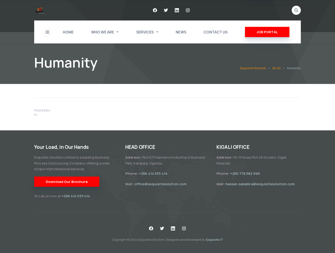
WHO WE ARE (102, 32)
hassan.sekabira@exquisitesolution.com (260, 184)
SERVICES (145, 32)
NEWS (181, 32)
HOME (68, 32)
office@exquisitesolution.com (160, 184)
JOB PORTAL (267, 32)
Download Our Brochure (67, 181)
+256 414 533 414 (76, 196)
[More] (47, 32)
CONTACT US (215, 32)
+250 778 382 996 (245, 173)
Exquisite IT (214, 240)
